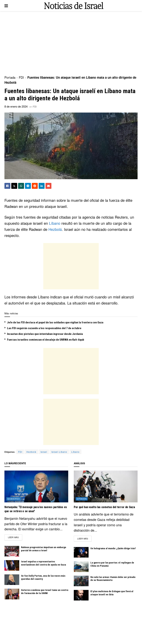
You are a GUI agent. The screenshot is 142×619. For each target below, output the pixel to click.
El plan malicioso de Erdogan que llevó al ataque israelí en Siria (111, 593)
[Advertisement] (71, 42)
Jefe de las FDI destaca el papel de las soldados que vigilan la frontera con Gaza (55, 322)
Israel (43, 451)
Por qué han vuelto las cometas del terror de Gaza (104, 507)
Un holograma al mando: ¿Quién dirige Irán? (113, 548)
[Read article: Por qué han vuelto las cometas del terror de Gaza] (106, 487)
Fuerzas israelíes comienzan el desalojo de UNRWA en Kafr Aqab (45, 339)
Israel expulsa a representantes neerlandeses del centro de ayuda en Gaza (43, 563)
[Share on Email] (48, 186)
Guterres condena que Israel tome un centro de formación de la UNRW (44, 592)
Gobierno (13, 498)
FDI (21, 77)
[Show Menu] (6, 5)
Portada (9, 77)
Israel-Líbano (59, 451)
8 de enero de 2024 (16, 106)
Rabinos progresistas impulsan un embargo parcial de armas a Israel (43, 549)
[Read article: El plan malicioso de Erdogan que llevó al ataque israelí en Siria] (81, 595)
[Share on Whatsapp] (21, 186)
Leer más (15, 537)
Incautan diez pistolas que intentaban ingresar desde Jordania (45, 334)
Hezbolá (55, 229)
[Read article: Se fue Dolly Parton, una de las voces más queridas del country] (11, 579)
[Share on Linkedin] (42, 186)
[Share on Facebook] (7, 186)
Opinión (82, 498)
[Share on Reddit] (35, 186)
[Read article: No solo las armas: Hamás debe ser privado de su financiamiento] (81, 581)
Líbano (54, 223)
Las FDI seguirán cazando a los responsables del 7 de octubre (44, 328)
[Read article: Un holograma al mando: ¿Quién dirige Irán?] (81, 552)
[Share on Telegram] (28, 186)
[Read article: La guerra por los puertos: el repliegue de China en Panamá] (81, 566)
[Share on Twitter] (14, 186)
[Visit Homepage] (73, 5)
